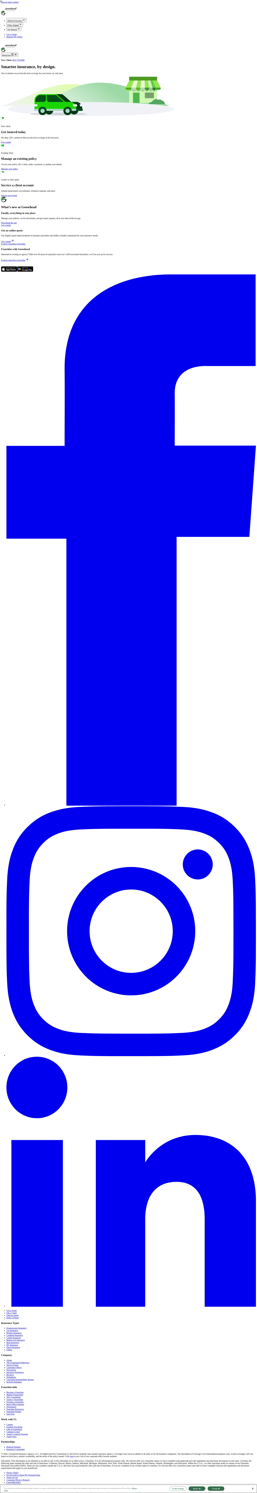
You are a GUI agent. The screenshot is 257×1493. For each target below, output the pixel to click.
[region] (128, 1489)
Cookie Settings (178, 1489)
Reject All (197, 1489)
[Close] (253, 1489)
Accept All (216, 1489)
